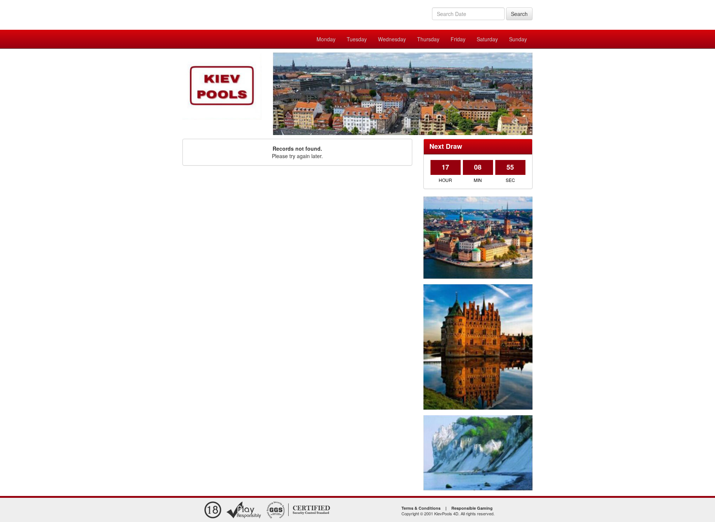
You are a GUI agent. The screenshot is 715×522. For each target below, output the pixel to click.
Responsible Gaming (472, 508)
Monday (326, 39)
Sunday (518, 39)
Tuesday (357, 39)
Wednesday (392, 39)
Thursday (428, 39)
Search (519, 13)
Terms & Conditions (421, 508)
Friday (458, 39)
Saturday (487, 39)
